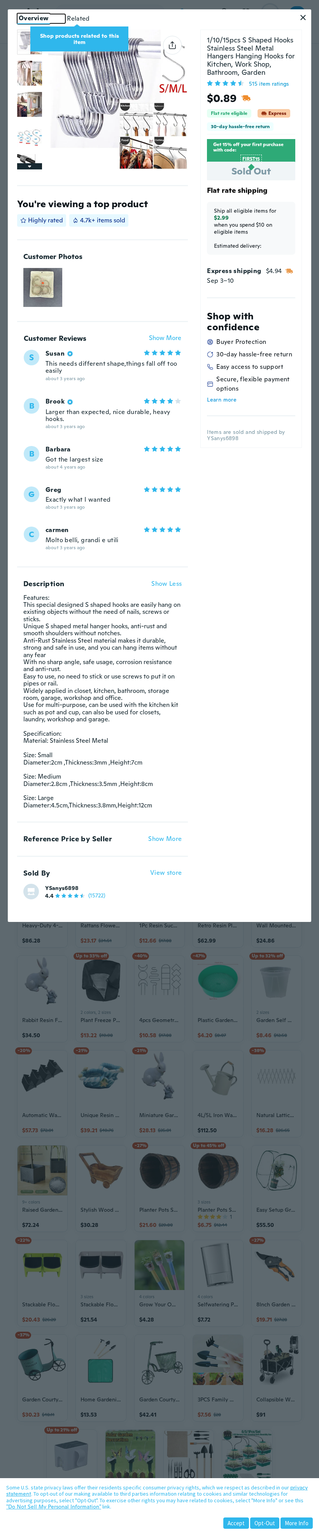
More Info (296, 1523)
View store (166, 873)
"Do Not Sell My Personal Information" (53, 1506)
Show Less (166, 583)
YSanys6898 (62, 888)
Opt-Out (264, 1523)
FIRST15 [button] (251, 159)
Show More (165, 338)
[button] (303, 17)
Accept (236, 1523)
